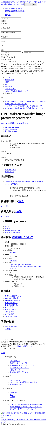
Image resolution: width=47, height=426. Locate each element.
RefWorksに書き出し (13, 296)
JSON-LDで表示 (11, 316)
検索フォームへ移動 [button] (16, 4)
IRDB (12, 62)
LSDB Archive (15, 71)
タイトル (4, 23)
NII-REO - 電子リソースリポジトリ (23, 409)
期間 (2, 50)
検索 (34, 4)
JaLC (5, 62)
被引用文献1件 (13, 123)
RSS (11, 395)
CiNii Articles (15, 67)
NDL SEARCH (10, 170)
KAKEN (22, 69)
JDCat (39, 64)
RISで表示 (9, 307)
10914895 (13, 261)
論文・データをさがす (14, 8)
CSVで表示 (9, 314)
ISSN (3, 42)
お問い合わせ (15, 370)
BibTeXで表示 (10, 310)
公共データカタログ (25, 73)
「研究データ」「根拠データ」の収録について (23, 106)
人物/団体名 (5, 28)
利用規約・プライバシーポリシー (23, 365)
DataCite (29, 62)
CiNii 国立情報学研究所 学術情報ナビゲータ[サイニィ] (22, 2)
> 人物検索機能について (18, 91)
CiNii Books (27, 67)
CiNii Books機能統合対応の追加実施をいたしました (25, 108)
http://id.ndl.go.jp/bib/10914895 (20, 264)
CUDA (7, 228)
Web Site (4, 123)
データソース (6, 59)
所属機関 (4, 37)
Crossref (20, 62)
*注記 (21, 201)
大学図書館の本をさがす (14, 11)
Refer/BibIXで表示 (12, 305)
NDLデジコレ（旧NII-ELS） (14, 64)
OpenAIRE (10, 73)
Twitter (12, 397)
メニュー (28, 4)
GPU (7, 226)
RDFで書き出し (11, 303)
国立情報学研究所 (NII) (19, 372)
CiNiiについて (15, 361)
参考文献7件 (24, 123)
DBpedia (13, 69)
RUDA (31, 64)
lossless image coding (12, 230)
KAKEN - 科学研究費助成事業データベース (27, 404)
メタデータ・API (16, 384)
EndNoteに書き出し (12, 298)
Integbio (39, 69)
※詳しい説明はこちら (25, 346)
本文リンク (5, 55)
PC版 (3, 353)
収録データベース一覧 (18, 363)
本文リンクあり (9, 57)
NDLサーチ (40, 62)
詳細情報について (22, 237)
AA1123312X (15, 252)
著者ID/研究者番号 (8, 32)
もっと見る (5, 206)
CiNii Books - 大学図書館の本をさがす (24, 382)
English (7, 15)
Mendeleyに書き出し (13, 300)
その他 (7, 329)
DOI (2, 46)
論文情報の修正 (11, 326)
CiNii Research (15, 380)
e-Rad (31, 69)
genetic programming (12, 232)
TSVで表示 (9, 312)
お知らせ (13, 392)
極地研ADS (28, 71)
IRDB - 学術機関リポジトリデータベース (26, 407)
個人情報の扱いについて (19, 368)
